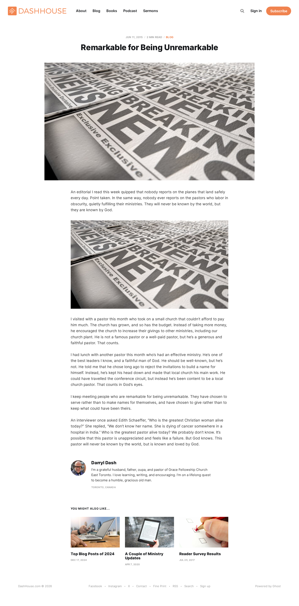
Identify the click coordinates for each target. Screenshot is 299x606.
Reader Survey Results (200, 554)
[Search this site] (242, 11)
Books (111, 11)
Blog (96, 11)
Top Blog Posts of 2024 (92, 554)
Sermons (150, 11)
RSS (175, 586)
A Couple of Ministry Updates (144, 556)
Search (189, 586)
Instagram (115, 586)
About (81, 11)
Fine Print (159, 586)
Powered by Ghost (268, 586)
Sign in (256, 11)
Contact (141, 586)
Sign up (205, 586)
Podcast (130, 11)
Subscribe (278, 11)
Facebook (95, 586)
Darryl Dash (103, 462)
